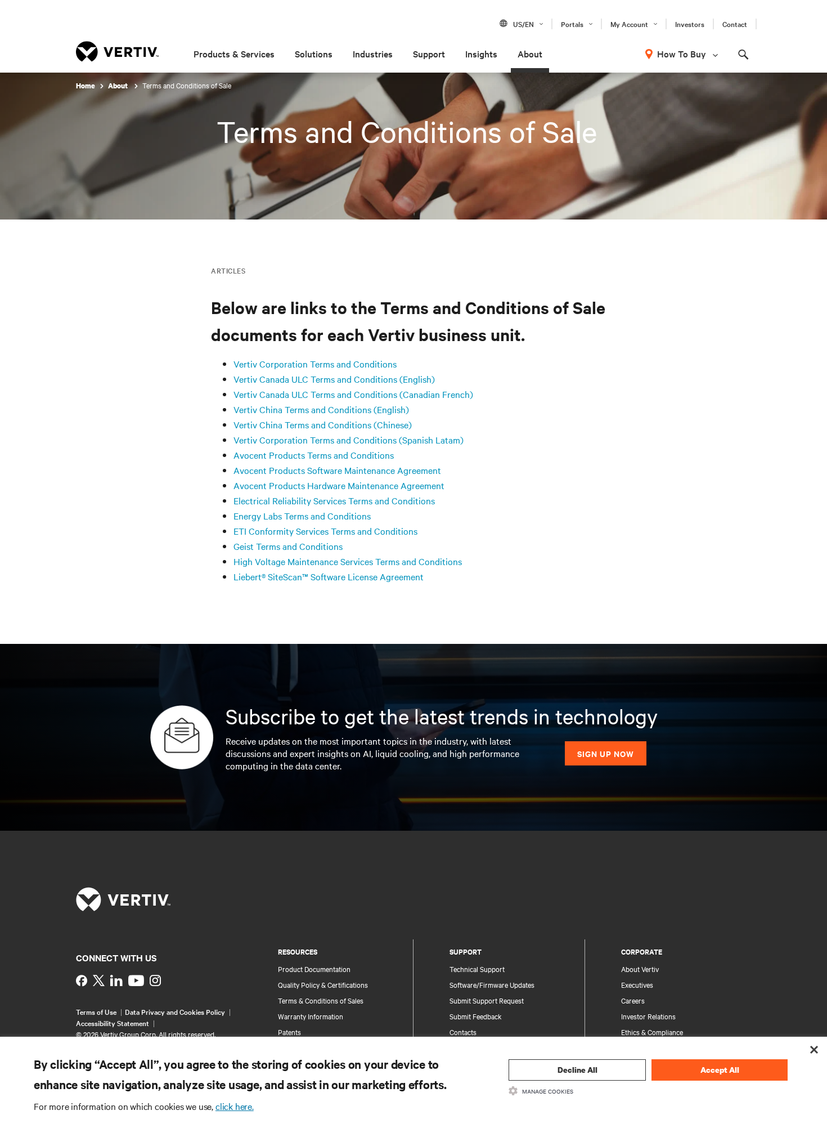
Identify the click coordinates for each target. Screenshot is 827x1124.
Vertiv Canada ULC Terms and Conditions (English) (334, 379)
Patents (289, 1032)
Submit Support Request (487, 1000)
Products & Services (234, 53)
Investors (689, 24)
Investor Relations (648, 1016)
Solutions (313, 53)
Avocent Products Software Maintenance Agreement (337, 470)
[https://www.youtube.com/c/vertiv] (136, 980)
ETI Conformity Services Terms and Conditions (325, 531)
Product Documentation (314, 969)
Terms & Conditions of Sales (320, 1000)
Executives (637, 984)
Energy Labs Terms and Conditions (302, 515)
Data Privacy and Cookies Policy (175, 1011)
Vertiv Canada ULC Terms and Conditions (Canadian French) (353, 394)
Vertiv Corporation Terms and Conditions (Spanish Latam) (348, 439)
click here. (234, 1106)
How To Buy (681, 53)
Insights (481, 53)
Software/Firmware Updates (492, 984)
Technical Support (477, 969)
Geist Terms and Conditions (288, 546)
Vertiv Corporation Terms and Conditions (315, 363)
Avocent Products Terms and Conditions (313, 455)
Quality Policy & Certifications (323, 984)
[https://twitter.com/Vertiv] (99, 980)
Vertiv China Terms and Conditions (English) (321, 409)
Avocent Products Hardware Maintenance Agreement (338, 485)
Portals (572, 24)
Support (429, 53)
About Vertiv (640, 969)
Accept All (719, 1069)
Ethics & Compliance (652, 1032)
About (530, 53)
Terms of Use (96, 1011)
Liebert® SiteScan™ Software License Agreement (328, 576)
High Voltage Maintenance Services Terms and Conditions (347, 561)
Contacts (463, 1032)
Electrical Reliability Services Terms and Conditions (334, 500)
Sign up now (605, 753)
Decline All (577, 1069)
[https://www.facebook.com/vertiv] (81, 980)
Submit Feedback (476, 1016)
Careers (633, 1000)
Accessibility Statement (112, 1023)
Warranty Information (310, 1016)
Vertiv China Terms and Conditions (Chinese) (322, 424)
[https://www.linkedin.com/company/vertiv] (116, 980)
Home (85, 86)
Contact (734, 24)
